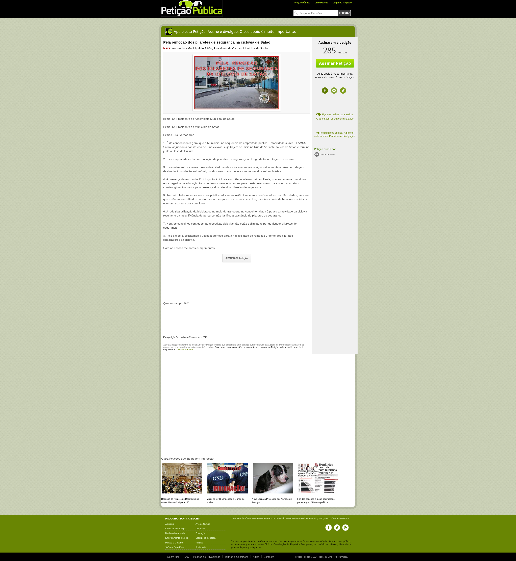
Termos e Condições (237, 556)
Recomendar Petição (334, 90)
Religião (199, 542)
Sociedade (201, 547)
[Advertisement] (236, 281)
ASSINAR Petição (236, 258)
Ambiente (169, 524)
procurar (344, 12)
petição (175, 344)
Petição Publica (213, 344)
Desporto (200, 528)
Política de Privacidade (206, 556)
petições (203, 347)
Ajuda (256, 556)
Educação (200, 533)
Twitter (343, 90)
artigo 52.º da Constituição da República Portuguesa (285, 544)
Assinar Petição (335, 63)
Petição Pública (302, 2)
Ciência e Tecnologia (175, 528)
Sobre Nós (173, 556)
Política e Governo (174, 542)
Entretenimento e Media (176, 538)
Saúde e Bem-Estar (174, 547)
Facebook (325, 90)
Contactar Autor (327, 154)
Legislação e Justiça (205, 538)
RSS (345, 527)
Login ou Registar (342, 2)
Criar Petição (321, 2)
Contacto (269, 556)
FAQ (186, 556)
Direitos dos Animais (175, 533)
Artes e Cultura (203, 524)
